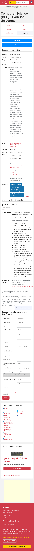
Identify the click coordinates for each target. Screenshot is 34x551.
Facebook (21, 409)
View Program (17, 468)
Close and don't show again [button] (17, 546)
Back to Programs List (23, 308)
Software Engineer (16, 184)
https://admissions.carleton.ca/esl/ (22, 286)
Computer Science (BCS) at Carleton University (15, 145)
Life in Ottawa (8, 437)
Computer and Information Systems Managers (16, 189)
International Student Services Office (9, 423)
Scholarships (8, 420)
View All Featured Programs (12, 475)
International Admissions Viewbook (8, 429)
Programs (7, 413)
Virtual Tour (7, 417)
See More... (28, 196)
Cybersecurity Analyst (15, 194)
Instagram (22, 416)
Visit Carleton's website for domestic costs (16, 165)
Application (7, 411)
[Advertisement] (17, 491)
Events (6, 415)
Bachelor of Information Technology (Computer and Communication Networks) (15, 459)
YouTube (21, 413)
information (18, 393)
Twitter (21, 411)
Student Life (8, 439)
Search (27, 2)
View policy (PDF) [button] (10, 541)
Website (6, 408)
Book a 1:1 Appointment (8, 433)
